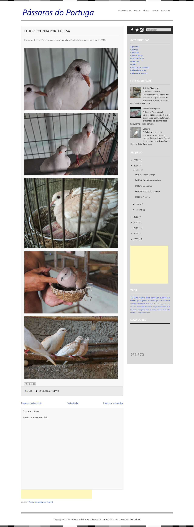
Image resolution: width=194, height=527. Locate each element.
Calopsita (134, 52)
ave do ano (138, 307)
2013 (136, 217)
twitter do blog (135, 312)
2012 (136, 222)
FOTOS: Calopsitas (143, 186)
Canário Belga (136, 55)
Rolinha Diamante (138, 70)
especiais (166, 307)
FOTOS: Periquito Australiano (148, 180)
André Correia (111, 519)
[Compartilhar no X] (31, 383)
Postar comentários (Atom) (41, 502)
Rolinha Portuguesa (138, 73)
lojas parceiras (151, 310)
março (139, 204)
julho (138, 170)
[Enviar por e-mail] (25, 383)
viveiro (143, 312)
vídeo (142, 297)
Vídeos (146, 10)
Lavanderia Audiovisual (130, 519)
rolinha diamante (163, 310)
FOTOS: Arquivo (142, 197)
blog (148, 297)
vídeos (148, 312)
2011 (136, 228)
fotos (134, 297)
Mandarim (134, 61)
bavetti (144, 307)
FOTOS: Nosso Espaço (145, 174)
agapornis (163, 304)
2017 (136, 160)
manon (149, 304)
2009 (136, 239)
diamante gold (154, 300)
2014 (136, 165)
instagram (141, 310)
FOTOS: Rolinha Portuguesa (47, 31)
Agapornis (134, 46)
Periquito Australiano (139, 67)
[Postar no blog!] (28, 383)
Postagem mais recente (31, 403)
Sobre (155, 10)
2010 (136, 233)
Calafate (134, 49)
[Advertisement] (56, 494)
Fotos (137, 10)
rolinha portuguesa (138, 300)
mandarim (141, 304)
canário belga (152, 307)
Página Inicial (124, 10)
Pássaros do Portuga (81, 519)
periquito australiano (160, 297)
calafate (133, 304)
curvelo (160, 307)
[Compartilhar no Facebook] (34, 383)
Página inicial (72, 403)
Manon (133, 64)
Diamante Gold (137, 58)
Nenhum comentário (49, 391)
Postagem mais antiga (113, 403)
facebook (133, 310)
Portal (167, 300)
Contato (165, 10)
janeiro (139, 210)
